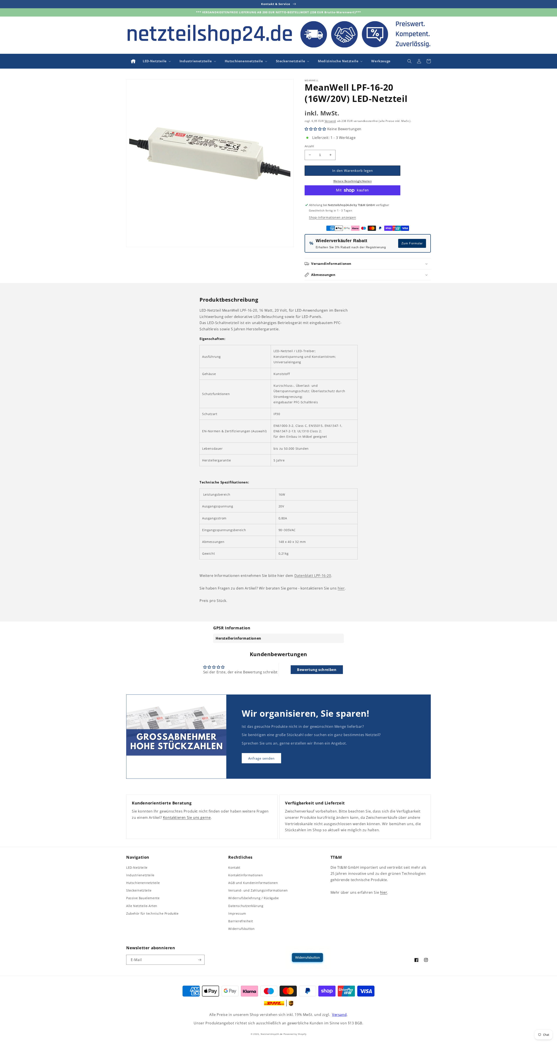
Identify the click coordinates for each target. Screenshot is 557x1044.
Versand (330, 121)
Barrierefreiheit (240, 921)
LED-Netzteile (137, 867)
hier (341, 588)
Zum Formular (412, 243)
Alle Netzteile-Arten (141, 906)
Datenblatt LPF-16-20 (312, 575)
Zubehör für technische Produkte (152, 913)
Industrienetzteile (140, 875)
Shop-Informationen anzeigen (332, 217)
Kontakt (234, 867)
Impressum (237, 913)
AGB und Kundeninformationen (253, 883)
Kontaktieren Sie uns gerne (187, 817)
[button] (156, 61)
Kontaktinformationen (245, 875)
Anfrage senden (261, 758)
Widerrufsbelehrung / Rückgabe (253, 898)
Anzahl (309, 146)
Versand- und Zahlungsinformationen (258, 890)
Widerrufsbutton (241, 929)
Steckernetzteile (139, 890)
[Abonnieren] (199, 960)
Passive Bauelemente (142, 898)
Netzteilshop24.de (272, 1034)
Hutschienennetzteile (143, 883)
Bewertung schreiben (316, 669)
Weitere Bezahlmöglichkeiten (352, 181)
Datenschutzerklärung (245, 906)
